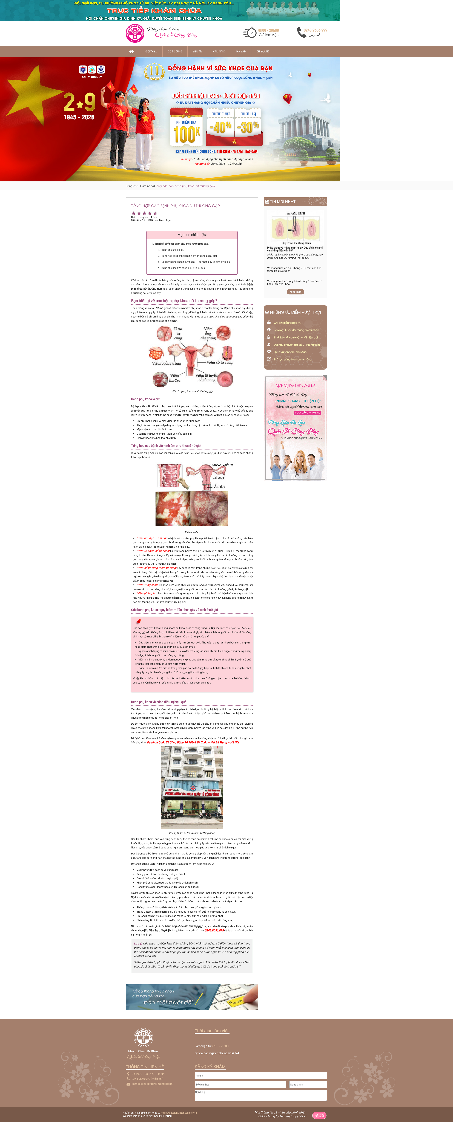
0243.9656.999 (141, 1079)
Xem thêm (295, 291)
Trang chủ (132, 185)
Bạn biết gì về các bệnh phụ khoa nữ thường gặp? (182, 243)
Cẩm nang (219, 51)
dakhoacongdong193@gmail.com (152, 1083)
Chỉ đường (263, 51)
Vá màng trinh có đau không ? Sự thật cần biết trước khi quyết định (294, 269)
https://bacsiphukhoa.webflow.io (179, 1112)
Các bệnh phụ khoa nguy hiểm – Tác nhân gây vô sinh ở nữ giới (196, 261)
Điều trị (197, 51)
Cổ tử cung (175, 51)
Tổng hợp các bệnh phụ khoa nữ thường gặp (185, 185)
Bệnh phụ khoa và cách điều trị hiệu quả (183, 267)
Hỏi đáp (241, 51)
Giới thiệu (151, 51)
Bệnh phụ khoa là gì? (173, 249)
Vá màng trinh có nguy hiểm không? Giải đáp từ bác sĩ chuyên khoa (294, 283)
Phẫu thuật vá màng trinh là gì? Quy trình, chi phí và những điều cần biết (295, 249)
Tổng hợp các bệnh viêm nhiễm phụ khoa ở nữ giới (189, 255)
